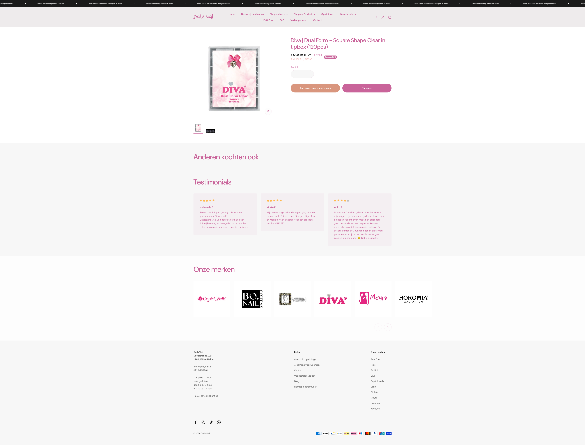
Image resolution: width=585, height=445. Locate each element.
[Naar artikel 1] (198, 128)
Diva (373, 375)
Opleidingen (327, 14)
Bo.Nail (374, 370)
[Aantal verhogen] (309, 74)
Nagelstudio (346, 14)
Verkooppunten (299, 20)
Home (232, 14)
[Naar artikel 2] (210, 131)
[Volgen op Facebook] (195, 422)
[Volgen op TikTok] (211, 422)
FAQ (282, 20)
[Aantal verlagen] (295, 74)
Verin (373, 386)
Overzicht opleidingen (305, 359)
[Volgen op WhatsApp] (219, 422)
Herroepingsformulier (305, 386)
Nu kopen (367, 88)
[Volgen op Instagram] (203, 422)
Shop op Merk (277, 14)
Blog (296, 381)
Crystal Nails (377, 381)
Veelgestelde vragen (304, 375)
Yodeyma (375, 408)
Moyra (374, 397)
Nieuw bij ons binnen (252, 14)
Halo (373, 364)
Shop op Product (303, 14)
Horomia (375, 403)
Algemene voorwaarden (307, 364)
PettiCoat (268, 20)
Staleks (374, 392)
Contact (317, 20)
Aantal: (294, 67)
